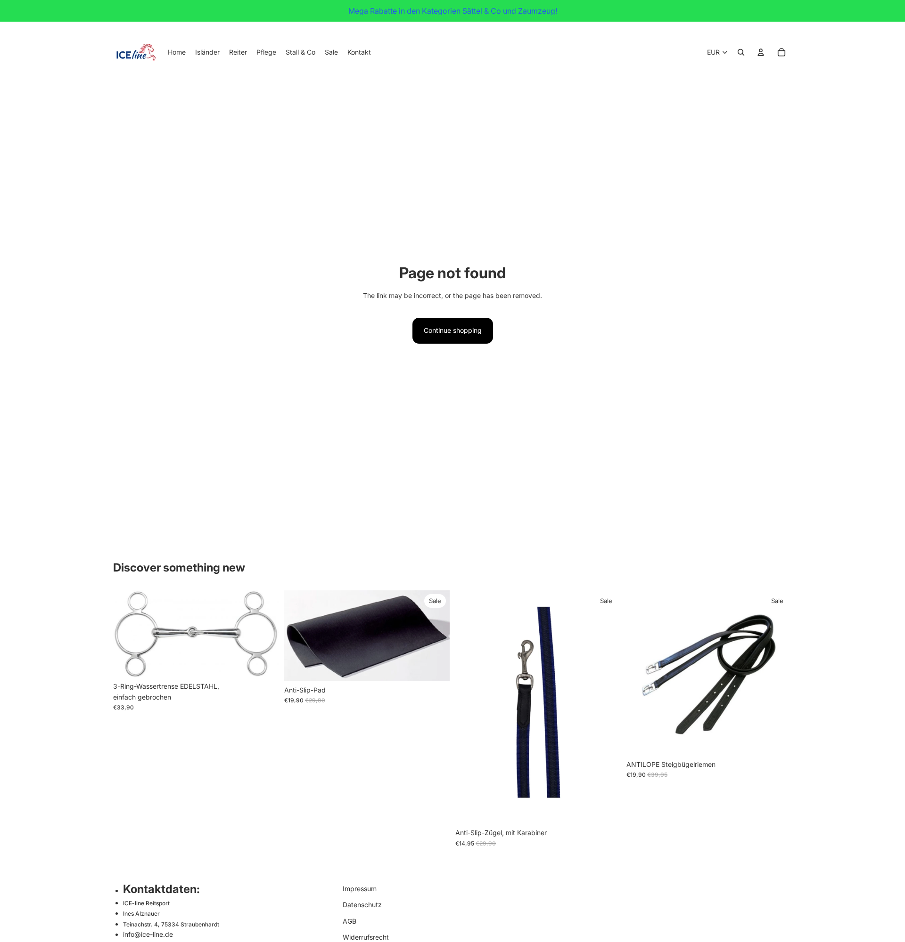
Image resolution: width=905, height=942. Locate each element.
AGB (349, 921)
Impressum (360, 889)
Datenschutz (362, 905)
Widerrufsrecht (366, 937)
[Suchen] (741, 52)
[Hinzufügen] (435, 666)
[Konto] (760, 52)
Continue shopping (453, 330)
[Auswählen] (263, 663)
